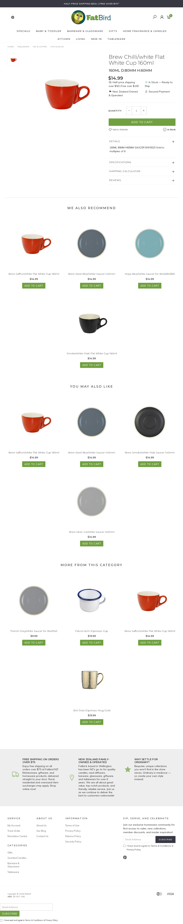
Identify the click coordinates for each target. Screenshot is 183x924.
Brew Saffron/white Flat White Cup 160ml (33, 273)
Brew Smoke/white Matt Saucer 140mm (150, 452)
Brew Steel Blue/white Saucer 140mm (91, 273)
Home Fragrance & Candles (145, 31)
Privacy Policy (73, 830)
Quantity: (115, 111)
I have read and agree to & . (31, 920)
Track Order (14, 830)
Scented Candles (17, 857)
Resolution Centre (17, 836)
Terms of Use (72, 825)
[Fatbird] (91, 17)
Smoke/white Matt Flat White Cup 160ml (92, 353)
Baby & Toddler (48, 31)
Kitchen (64, 38)
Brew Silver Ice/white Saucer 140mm (92, 532)
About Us (41, 825)
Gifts (113, 31)
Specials (23, 31)
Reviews (115, 180)
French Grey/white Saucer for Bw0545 (33, 631)
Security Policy (73, 841)
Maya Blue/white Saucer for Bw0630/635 (150, 273)
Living (80, 38)
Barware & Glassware (85, 31)
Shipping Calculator (124, 171)
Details (114, 141)
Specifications (120, 162)
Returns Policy (73, 836)
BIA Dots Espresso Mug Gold (91, 710)
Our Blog (41, 830)
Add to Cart (142, 122)
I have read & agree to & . (150, 847)
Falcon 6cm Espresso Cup (91, 631)
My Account (14, 825)
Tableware (116, 38)
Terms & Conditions (161, 845)
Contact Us (42, 836)
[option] (63, 93)
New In (96, 38)
